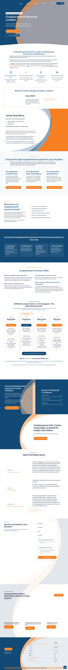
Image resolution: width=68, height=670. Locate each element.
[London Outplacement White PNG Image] (9, 2)
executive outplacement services (36, 66)
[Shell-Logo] (34, 369)
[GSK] (23, 368)
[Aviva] (55, 368)
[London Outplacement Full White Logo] (10, 642)
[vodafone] (44, 368)
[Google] (12, 368)
